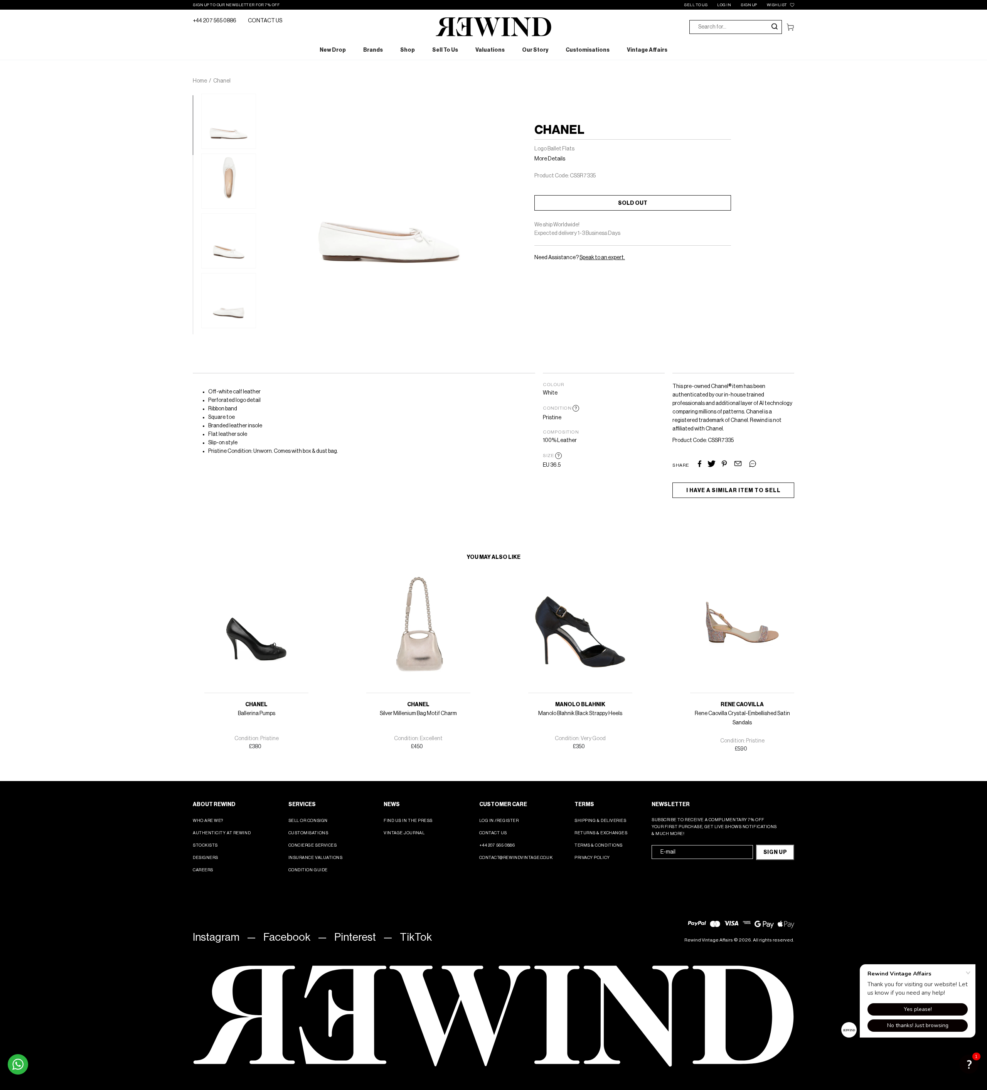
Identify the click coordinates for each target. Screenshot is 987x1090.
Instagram (216, 937)
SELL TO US (695, 5)
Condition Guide (308, 870)
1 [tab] (196, 99)
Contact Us (493, 833)
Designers (205, 857)
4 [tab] (196, 278)
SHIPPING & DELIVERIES (600, 820)
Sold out (632, 203)
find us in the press (408, 820)
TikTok (416, 937)
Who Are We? (208, 820)
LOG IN (724, 5)
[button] (969, 1064)
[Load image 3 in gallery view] (228, 240)
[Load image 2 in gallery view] (228, 181)
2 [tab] (196, 159)
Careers (203, 870)
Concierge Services (312, 845)
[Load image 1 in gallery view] (228, 121)
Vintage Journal (404, 833)
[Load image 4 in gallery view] (228, 300)
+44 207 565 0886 (214, 21)
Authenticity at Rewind (222, 833)
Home (200, 81)
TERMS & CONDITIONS (598, 845)
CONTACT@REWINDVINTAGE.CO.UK (516, 857)
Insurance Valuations (315, 857)
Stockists (205, 845)
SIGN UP (749, 5)
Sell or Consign (308, 820)
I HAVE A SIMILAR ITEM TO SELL (733, 490)
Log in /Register (499, 820)
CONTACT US (265, 21)
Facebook (286, 937)
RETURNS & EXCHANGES (600, 833)
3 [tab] (196, 219)
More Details (549, 159)
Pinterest (355, 937)
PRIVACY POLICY (592, 857)
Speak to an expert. (602, 257)
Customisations (308, 833)
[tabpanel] (228, 121)
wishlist (777, 5)
